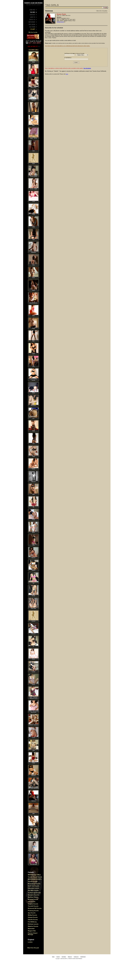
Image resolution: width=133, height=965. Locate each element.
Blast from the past (33, 948)
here (67, 74)
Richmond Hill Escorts (34, 908)
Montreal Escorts (33, 899)
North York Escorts (33, 886)
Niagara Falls (32, 931)
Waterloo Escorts (33, 926)
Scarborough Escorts (34, 892)
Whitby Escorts (32, 915)
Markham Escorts (33, 897)
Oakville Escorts (33, 919)
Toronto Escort (60, 21)
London (30, 942)
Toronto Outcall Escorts (35, 877)
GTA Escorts (31, 901)
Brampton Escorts (33, 895)
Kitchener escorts (33, 924)
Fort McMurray (32, 922)
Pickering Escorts (33, 910)
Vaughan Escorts (33, 904)
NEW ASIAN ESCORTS (35, 879)
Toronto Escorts (32, 881)
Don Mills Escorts (33, 890)
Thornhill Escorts (33, 906)
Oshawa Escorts (33, 917)
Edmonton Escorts (33, 888)
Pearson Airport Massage (32, 933)
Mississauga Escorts (34, 883)
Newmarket (31, 928)
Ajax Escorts (31, 913)
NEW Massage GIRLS (34, 874)
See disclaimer (87, 68)
